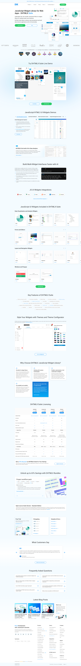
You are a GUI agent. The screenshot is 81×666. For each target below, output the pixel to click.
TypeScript (53, 194)
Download (63, 4)
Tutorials (28, 641)
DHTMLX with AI (52, 652)
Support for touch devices (36, 301)
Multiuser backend (62, 299)
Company (61, 625)
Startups (22, 641)
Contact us (62, 655)
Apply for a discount (59, 463)
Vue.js (28, 194)
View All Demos (51, 635)
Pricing (39, 4)
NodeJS (62, 194)
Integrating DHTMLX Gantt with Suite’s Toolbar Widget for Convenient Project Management (21, 616)
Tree (17, 82)
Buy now (34, 412)
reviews (27, 661)
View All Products (40, 659)
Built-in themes (26, 303)
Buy (32, 25)
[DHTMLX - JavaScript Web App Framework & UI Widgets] (16, 5)
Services (35, 4)
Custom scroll (45, 305)
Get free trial (20, 25)
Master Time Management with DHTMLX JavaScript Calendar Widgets (34, 616)
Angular (20, 194)
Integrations (51, 638)
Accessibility (51, 305)
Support (61, 640)
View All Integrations (52, 649)
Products (39, 625)
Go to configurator (40, 354)
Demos (50, 625)
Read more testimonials (40, 562)
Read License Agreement (34, 415)
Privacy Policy (51, 664)
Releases (18, 641)
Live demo (34, 103)
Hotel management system (20, 129)
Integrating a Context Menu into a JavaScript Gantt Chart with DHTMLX (48, 616)
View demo (18, 134)
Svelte (44, 194)
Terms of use (56, 664)
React (36, 194)
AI (15, 641)
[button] (65, 117)
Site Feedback (60, 664)
